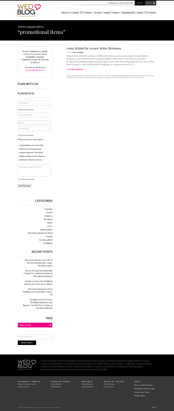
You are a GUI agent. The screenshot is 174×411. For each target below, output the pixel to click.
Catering (48, 209)
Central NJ (100, 75)
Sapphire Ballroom (87, 387)
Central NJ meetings (110, 75)
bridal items (93, 75)
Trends (49, 236)
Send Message (24, 186)
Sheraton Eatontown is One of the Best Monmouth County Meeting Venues (38, 263)
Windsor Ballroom (24, 387)
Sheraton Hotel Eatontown (30, 149)
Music (49, 222)
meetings (86, 77)
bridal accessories (83, 75)
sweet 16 (141, 77)
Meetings (48, 219)
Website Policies (139, 396)
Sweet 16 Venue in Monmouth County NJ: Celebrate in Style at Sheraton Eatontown (38, 273)
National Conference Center (31, 160)
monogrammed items (95, 77)
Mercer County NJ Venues (76, 12)
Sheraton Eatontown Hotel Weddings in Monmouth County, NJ (37, 292)
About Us (140, 3)
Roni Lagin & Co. (56, 407)
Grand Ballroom (56, 384)
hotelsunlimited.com (35, 70)
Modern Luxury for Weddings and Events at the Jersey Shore (38, 282)
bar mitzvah (73, 75)
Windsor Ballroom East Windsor (32, 156)
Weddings (80, 52)
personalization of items (110, 77)
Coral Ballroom (108, 387)
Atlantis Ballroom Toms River (31, 152)
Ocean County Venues (106, 12)
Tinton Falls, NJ (86, 381)
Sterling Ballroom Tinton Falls (31, 145)
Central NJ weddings (123, 75)
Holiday (71, 77)
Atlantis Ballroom (109, 384)
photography (46, 229)
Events (75, 52)
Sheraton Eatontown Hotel (40, 233)
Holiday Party (79, 77)
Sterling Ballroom (86, 384)
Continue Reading (75, 69)
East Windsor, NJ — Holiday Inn (29, 381)
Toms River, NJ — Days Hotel (114, 381)
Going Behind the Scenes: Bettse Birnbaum (94, 48)
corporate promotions (147, 75)
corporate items (135, 75)
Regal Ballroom (56, 387)
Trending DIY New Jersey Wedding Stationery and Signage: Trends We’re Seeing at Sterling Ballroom (37, 303)
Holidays (48, 216)
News (49, 226)
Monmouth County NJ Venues (138, 12)
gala (68, 77)
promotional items (123, 77)
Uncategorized (45, 239)
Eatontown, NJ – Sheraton (60, 381)
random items (134, 77)
